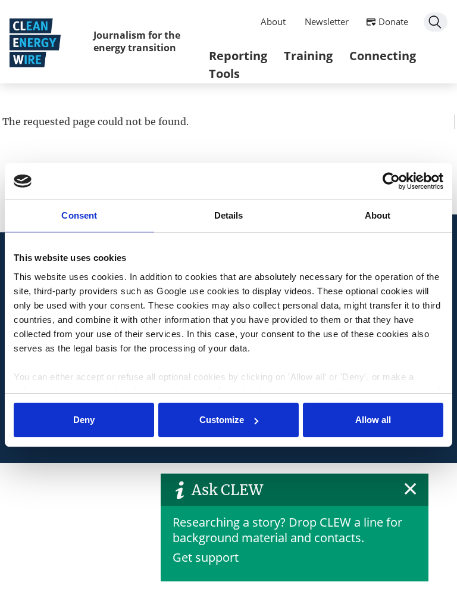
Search (435, 22)
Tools (224, 74)
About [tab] (378, 215)
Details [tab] (228, 215)
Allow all (373, 420)
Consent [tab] (79, 215)
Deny (84, 420)
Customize (221, 420)
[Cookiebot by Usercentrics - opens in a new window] (391, 181)
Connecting (382, 56)
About (273, 21)
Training (308, 56)
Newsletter (327, 21)
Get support (206, 557)
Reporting (238, 56)
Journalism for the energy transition (136, 41)
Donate (393, 21)
